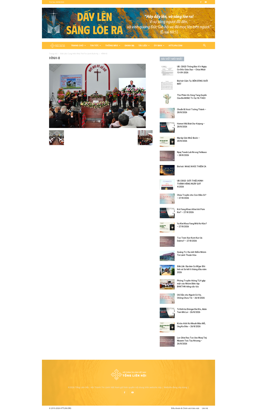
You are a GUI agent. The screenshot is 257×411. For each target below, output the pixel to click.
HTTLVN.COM (175, 45)
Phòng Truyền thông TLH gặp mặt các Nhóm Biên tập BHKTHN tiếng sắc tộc (191, 283)
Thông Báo (111, 45)
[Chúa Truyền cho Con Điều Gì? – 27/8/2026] (167, 199)
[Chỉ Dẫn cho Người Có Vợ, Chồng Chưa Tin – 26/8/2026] (167, 298)
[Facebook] (201, 2)
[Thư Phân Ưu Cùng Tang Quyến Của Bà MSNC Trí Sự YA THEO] (167, 99)
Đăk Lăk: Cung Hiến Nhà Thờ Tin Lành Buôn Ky (79, 53)
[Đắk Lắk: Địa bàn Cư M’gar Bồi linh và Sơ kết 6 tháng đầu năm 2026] (167, 270)
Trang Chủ (77, 45)
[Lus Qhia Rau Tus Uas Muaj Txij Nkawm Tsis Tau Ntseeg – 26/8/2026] (167, 341)
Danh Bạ (129, 45)
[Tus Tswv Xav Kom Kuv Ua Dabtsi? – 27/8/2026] (167, 241)
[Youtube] (205, 2)
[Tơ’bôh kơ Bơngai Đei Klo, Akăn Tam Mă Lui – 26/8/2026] (167, 313)
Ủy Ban (158, 45)
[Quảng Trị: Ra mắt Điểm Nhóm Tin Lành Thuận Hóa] (167, 256)
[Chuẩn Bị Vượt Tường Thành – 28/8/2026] (167, 113)
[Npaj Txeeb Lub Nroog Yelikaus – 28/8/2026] (167, 156)
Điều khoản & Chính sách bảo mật (185, 408)
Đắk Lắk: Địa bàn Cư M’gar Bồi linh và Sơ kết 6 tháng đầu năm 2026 (191, 269)
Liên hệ (205, 408)
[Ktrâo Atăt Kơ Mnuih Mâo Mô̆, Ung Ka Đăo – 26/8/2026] (167, 327)
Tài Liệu (142, 45)
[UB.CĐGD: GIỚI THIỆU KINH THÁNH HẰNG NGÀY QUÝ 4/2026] (167, 184)
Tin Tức (94, 45)
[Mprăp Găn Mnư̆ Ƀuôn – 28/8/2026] (167, 141)
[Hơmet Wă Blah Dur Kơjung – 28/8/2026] (167, 127)
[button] (204, 45)
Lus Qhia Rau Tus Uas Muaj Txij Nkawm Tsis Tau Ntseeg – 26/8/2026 (192, 341)
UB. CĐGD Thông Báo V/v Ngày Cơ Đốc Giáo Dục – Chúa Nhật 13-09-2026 (192, 69)
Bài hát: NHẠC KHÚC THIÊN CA (191, 166)
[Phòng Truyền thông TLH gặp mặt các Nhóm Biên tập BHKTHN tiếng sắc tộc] (167, 284)
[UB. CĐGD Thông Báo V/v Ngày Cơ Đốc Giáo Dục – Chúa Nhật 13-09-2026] (167, 70)
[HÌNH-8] (97, 127)
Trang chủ (53, 53)
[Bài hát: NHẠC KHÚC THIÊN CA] (167, 170)
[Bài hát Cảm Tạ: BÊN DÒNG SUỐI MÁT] (167, 84)
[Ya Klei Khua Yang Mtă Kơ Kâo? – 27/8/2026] (167, 227)
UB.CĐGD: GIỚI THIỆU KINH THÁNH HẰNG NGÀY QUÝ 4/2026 (190, 184)
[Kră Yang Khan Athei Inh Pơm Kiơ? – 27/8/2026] (167, 213)
